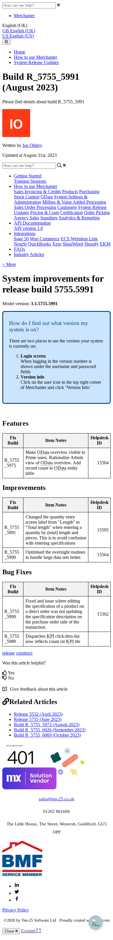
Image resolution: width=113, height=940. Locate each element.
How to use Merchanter (35, 57)
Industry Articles (29, 254)
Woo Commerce (45, 238)
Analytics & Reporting (79, 217)
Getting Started (27, 175)
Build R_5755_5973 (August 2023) (46, 724)
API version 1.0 (28, 228)
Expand (29, 930)
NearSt (20, 243)
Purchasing (89, 191)
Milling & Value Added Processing (74, 202)
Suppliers (48, 217)
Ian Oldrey (32, 145)
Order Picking (97, 212)
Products (70, 191)
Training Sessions (30, 181)
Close (10, 931)
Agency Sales (26, 217)
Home (19, 51)
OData (47, 196)
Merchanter (24, 15)
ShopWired (73, 243)
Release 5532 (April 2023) (38, 714)
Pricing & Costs (44, 212)
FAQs (19, 249)
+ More (9, 264)
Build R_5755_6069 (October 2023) (47, 735)
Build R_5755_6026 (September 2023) (49, 729)
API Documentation (32, 223)
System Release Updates (36, 62)
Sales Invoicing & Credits (37, 191)
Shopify (91, 243)
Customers (67, 207)
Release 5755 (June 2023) (37, 719)
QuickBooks (39, 243)
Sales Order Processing (35, 207)
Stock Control (26, 196)
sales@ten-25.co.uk (56, 799)
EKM (105, 243)
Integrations (24, 233)
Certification (71, 212)
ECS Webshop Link (79, 238)
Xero (56, 243)
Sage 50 (21, 238)
